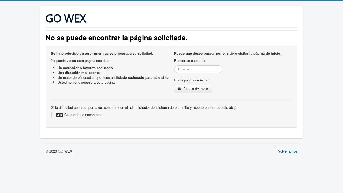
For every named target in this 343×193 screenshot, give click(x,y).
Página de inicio (195, 88)
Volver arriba (287, 151)
